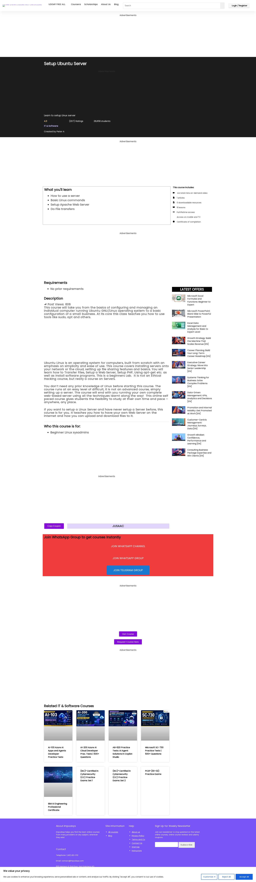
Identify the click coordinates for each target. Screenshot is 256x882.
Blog (116, 4)
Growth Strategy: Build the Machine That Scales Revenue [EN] (199, 341)
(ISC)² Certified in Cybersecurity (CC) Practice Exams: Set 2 (122, 775)
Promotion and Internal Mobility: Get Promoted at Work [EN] (199, 410)
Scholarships (91, 4)
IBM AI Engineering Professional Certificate (57, 807)
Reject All (226, 876)
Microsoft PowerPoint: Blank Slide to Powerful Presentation (199, 313)
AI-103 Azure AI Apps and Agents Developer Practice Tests (57, 752)
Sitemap (136, 847)
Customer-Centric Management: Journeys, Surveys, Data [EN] (197, 424)
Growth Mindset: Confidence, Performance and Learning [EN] (196, 439)
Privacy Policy (138, 835)
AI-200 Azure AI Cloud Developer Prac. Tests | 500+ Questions (89, 752)
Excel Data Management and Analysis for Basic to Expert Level (197, 327)
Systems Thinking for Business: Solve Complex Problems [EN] (198, 382)
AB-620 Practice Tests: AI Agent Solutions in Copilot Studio (122, 752)
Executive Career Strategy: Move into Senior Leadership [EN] (197, 367)
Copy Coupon (54, 526)
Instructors (137, 850)
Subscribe (187, 844)
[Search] (222, 5)
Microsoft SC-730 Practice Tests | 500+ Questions (154, 750)
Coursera (76, 4)
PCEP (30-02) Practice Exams (153, 772)
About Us (106, 4)
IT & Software (51, 125)
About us (136, 832)
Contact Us (137, 843)
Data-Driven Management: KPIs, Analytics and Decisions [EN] (199, 397)
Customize (208, 876)
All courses (113, 832)
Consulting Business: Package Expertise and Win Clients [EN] (199, 452)
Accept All (244, 876)
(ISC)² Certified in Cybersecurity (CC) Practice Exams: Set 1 (89, 775)
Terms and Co (138, 839)
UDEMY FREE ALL (57, 4)
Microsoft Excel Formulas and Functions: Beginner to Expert (199, 300)
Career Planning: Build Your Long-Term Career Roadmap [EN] (199, 353)
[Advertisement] (128, 36)
